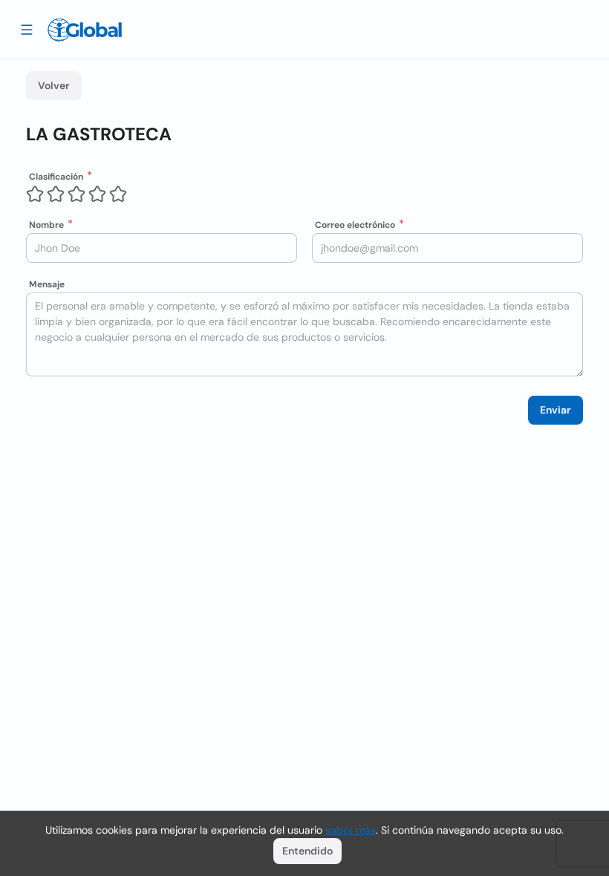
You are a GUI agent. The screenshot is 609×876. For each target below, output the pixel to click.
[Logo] (85, 30)
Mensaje (47, 284)
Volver (54, 85)
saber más (350, 830)
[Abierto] (27, 29)
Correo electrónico (355, 225)
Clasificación (56, 177)
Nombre (46, 225)
